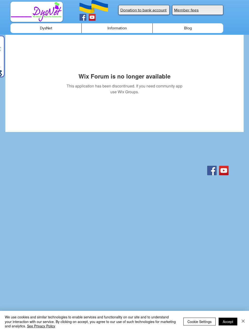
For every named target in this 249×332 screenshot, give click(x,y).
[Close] (243, 321)
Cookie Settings (199, 321)
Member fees (186, 10)
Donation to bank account (143, 10)
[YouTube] (92, 17)
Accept (228, 321)
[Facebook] (83, 17)
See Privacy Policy (41, 325)
